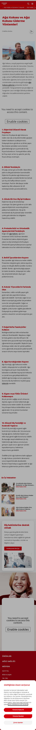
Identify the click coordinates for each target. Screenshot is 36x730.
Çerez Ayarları (18, 722)
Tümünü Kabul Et (18, 710)
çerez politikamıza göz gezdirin (18, 704)
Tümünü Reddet (18, 716)
